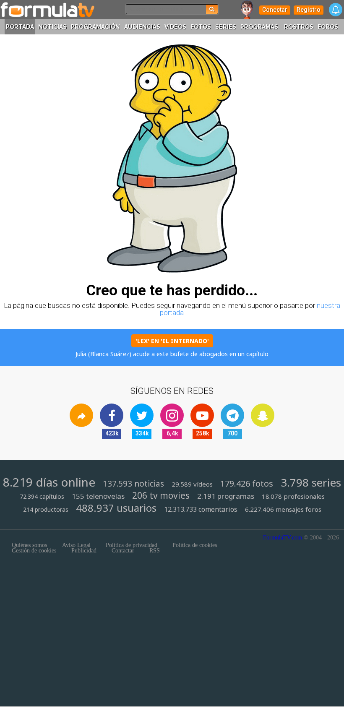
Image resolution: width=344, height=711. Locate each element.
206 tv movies (161, 495)
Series (225, 26)
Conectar (274, 9)
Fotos (200, 26)
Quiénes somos (29, 545)
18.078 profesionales (293, 496)
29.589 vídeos (192, 484)
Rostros (298, 26)
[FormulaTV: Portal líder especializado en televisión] (47, 10)
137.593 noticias (133, 484)
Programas (259, 26)
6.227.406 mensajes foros (283, 509)
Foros (328, 26)
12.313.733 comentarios (200, 509)
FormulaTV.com (282, 537)
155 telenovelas (98, 496)
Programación (95, 26)
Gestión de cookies (34, 551)
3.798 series (311, 483)
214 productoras (45, 509)
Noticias (52, 26)
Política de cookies (194, 545)
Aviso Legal (76, 545)
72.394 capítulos (42, 496)
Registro (309, 9)
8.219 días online (49, 482)
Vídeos (175, 26)
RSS (154, 551)
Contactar (123, 551)
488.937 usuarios (116, 507)
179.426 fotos (246, 483)
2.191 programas (225, 496)
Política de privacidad (131, 545)
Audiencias (142, 26)
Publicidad (83, 551)
